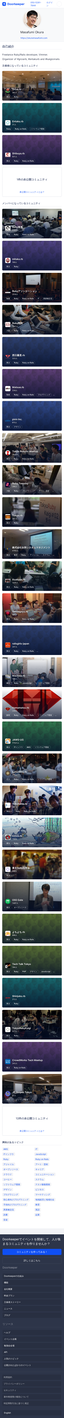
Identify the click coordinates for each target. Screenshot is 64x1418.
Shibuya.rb (18, 153)
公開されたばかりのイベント (17, 1365)
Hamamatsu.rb (20, 707)
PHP (24, 971)
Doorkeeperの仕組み (14, 1276)
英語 (37, 1209)
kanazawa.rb (19, 771)
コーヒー (7, 1179)
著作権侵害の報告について (16, 1396)
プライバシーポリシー (14, 1383)
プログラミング (44, 395)
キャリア (39, 1169)
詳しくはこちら (32, 1260)
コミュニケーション (44, 1174)
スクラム (46, 555)
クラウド (7, 1174)
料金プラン (9, 1295)
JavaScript (27, 683)
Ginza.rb (17, 835)
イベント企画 (10, 1339)
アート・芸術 (44, 491)
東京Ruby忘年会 (21, 867)
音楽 (5, 1219)
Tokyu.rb (17, 515)
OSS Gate (17, 899)
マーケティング (42, 1194)
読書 (5, 1214)
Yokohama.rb (19, 803)
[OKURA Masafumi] (17, 38)
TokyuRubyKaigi (21, 1028)
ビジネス (39, 1189)
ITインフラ (18, 747)
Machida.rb (18, 675)
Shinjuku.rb (18, 996)
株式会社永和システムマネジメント (31, 547)
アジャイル (34, 555)
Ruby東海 (17, 227)
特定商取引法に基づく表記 (16, 1403)
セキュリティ (10, 1390)
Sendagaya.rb (20, 611)
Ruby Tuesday (20, 483)
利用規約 (8, 1377)
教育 (16, 555)
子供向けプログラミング (14, 1204)
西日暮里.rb (18, 355)
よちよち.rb (18, 931)
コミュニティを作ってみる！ (32, 1251)
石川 (8, 779)
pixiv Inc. (17, 419)
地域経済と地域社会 (44, 1199)
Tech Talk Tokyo (21, 964)
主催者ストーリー (12, 1302)
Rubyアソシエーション (24, 291)
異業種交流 (47, 298)
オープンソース (20, 907)
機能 (6, 1282)
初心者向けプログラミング (15, 1199)
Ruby (16, 97)
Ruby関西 (17, 323)
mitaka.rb (17, 259)
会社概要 (8, 1289)
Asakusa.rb (18, 579)
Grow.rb (16, 89)
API (5, 1352)
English (7, 1412)
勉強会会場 (9, 1345)
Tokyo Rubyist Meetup (25, 451)
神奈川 (9, 811)
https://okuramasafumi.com (34, 38)
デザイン (17, 427)
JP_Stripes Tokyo (22, 1092)
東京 (8, 97)
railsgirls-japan (20, 643)
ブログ (7, 1315)
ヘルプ (7, 1332)
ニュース (8, 1308)
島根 (8, 298)
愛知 (8, 234)
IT (38, 298)
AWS (29, 747)
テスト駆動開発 (42, 1184)
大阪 (8, 331)
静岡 (8, 715)
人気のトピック (11, 1358)
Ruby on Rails (20, 129)
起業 (37, 1214)
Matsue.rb (18, 387)
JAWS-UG (18, 739)
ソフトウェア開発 (37, 129)
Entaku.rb (17, 121)
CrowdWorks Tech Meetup (27, 1060)
